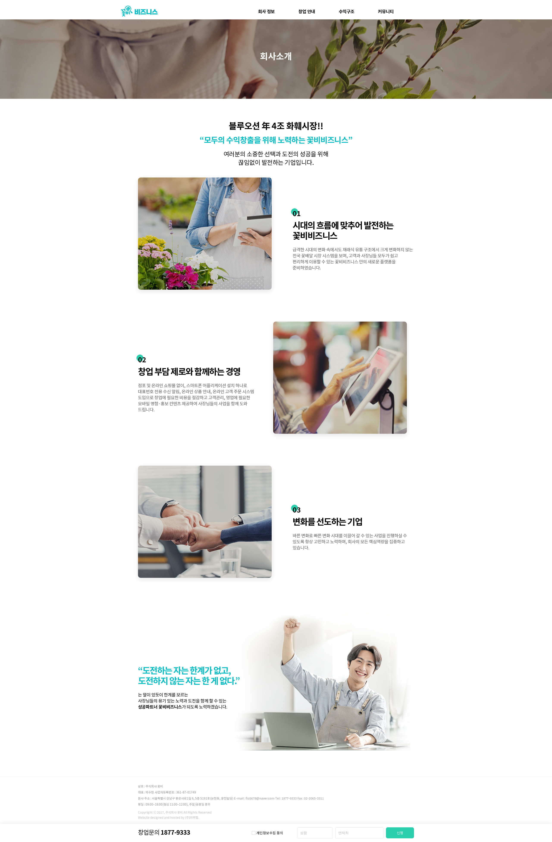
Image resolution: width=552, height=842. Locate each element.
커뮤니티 (386, 11)
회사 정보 (266, 11)
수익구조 (346, 11)
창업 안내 (306, 11)
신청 (400, 832)
